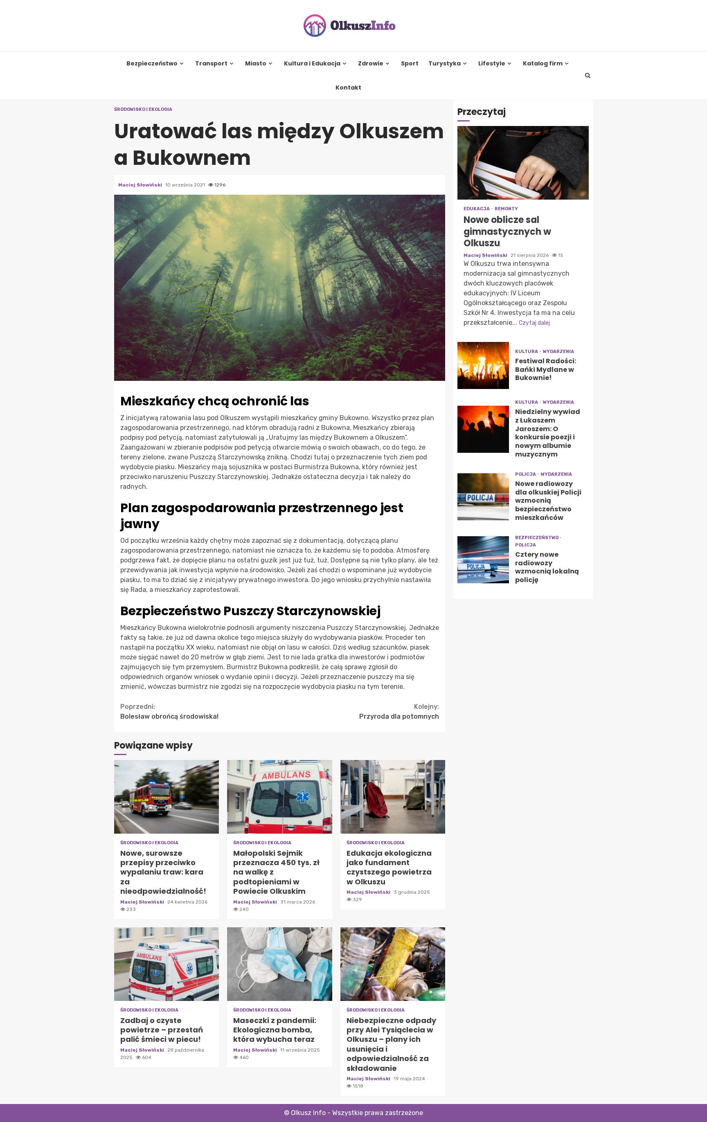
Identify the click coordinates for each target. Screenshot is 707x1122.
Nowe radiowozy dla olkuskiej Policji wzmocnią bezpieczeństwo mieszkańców (483, 496)
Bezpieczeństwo (152, 63)
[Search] (588, 75)
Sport (410, 63)
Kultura (527, 351)
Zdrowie (370, 63)
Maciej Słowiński (140, 185)
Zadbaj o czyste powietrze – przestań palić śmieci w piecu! (166, 964)
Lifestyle (491, 63)
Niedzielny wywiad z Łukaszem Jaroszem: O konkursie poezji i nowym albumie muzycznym (483, 429)
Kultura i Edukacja (312, 63)
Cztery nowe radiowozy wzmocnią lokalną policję (483, 559)
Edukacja (477, 209)
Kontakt (348, 88)
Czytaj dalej (534, 322)
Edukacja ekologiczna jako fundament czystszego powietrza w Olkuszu (392, 797)
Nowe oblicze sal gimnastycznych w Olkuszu (523, 163)
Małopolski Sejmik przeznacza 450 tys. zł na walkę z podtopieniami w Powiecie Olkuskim (279, 797)
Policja (526, 474)
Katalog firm (543, 63)
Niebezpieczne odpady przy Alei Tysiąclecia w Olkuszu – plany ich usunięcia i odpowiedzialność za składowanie (392, 964)
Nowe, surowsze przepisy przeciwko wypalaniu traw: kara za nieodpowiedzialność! (166, 797)
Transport (211, 63)
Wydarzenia (558, 351)
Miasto (255, 63)
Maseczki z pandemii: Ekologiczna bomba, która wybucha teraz (279, 964)
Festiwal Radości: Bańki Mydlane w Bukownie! (483, 365)
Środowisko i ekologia (143, 109)
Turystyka (444, 63)
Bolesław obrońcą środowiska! (169, 711)
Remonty (506, 209)
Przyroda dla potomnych (399, 711)
